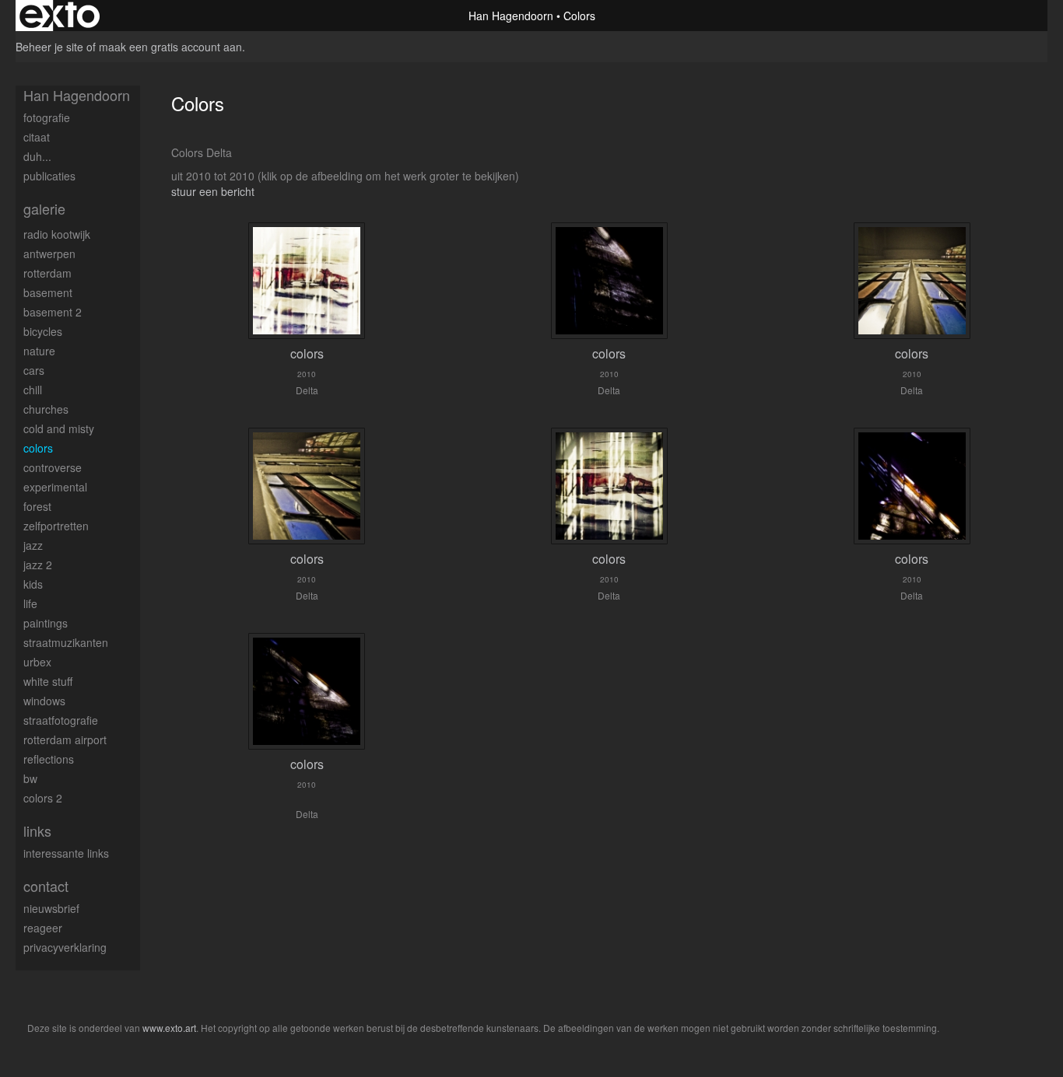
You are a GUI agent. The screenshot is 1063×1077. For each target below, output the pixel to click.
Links (37, 831)
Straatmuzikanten (65, 642)
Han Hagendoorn (510, 15)
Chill (32, 389)
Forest (37, 506)
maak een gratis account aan (170, 46)
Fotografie (46, 117)
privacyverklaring (65, 947)
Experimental (55, 487)
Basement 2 (52, 312)
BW (30, 778)
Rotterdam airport (65, 739)
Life (30, 603)
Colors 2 (42, 798)
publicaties (49, 176)
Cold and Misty (58, 428)
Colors (38, 448)
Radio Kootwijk (56, 234)
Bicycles (42, 331)
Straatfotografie (60, 720)
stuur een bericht (212, 191)
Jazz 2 (37, 564)
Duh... (37, 156)
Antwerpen (49, 253)
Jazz (33, 545)
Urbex (37, 662)
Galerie (44, 209)
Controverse (52, 467)
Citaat (36, 137)
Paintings (45, 623)
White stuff (47, 681)
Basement (47, 292)
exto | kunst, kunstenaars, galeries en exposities (59, 15)
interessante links (66, 853)
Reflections (48, 759)
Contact (45, 886)
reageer (42, 927)
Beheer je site (49, 46)
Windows (44, 700)
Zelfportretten (56, 525)
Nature (39, 350)
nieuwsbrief (51, 908)
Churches (45, 409)
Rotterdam (47, 273)
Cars (33, 370)
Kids (33, 584)
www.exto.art (169, 1027)
